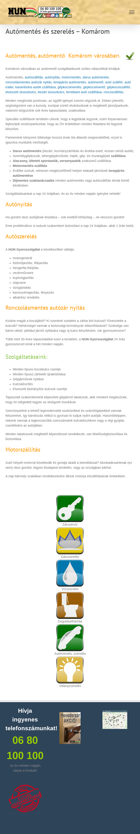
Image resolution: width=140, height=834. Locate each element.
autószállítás (34, 77)
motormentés (71, 77)
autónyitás (52, 77)
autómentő (95, 82)
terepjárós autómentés (69, 82)
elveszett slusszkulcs (20, 92)
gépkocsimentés (69, 87)
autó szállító (114, 82)
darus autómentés (96, 77)
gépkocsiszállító (118, 87)
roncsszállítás (113, 92)
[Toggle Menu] (132, 12)
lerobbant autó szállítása (84, 92)
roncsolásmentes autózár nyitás (28, 82)
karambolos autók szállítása (35, 87)
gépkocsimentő (94, 87)
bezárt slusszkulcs (51, 92)
